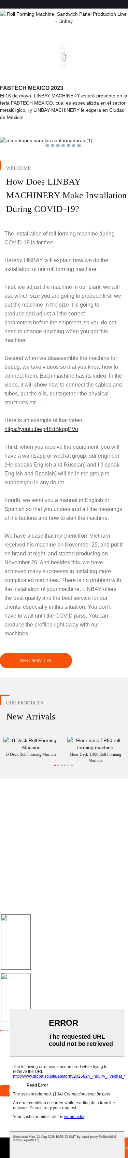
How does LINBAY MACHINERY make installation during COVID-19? (66, 195)
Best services (35, 660)
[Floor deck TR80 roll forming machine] (95, 743)
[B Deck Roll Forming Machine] (31, 743)
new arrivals (31, 716)
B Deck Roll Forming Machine (31, 754)
